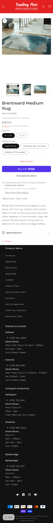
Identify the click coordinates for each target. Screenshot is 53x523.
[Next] (50, 90)
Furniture (10, 255)
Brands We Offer (13, 316)
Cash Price (10, 146)
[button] (3, 6)
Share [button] (8, 241)
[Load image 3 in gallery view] (40, 90)
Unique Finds (12, 286)
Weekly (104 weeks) (15, 152)
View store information (17, 192)
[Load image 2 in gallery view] (26, 90)
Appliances (11, 261)
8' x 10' (8, 135)
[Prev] (3, 90)
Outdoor (9, 280)
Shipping (5, 126)
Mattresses (11, 274)
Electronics (11, 267)
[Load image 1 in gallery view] (13, 90)
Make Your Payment (15, 310)
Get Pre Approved (14, 304)
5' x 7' (22, 135)
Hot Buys (10, 298)
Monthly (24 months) (34, 146)
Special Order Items (15, 292)
